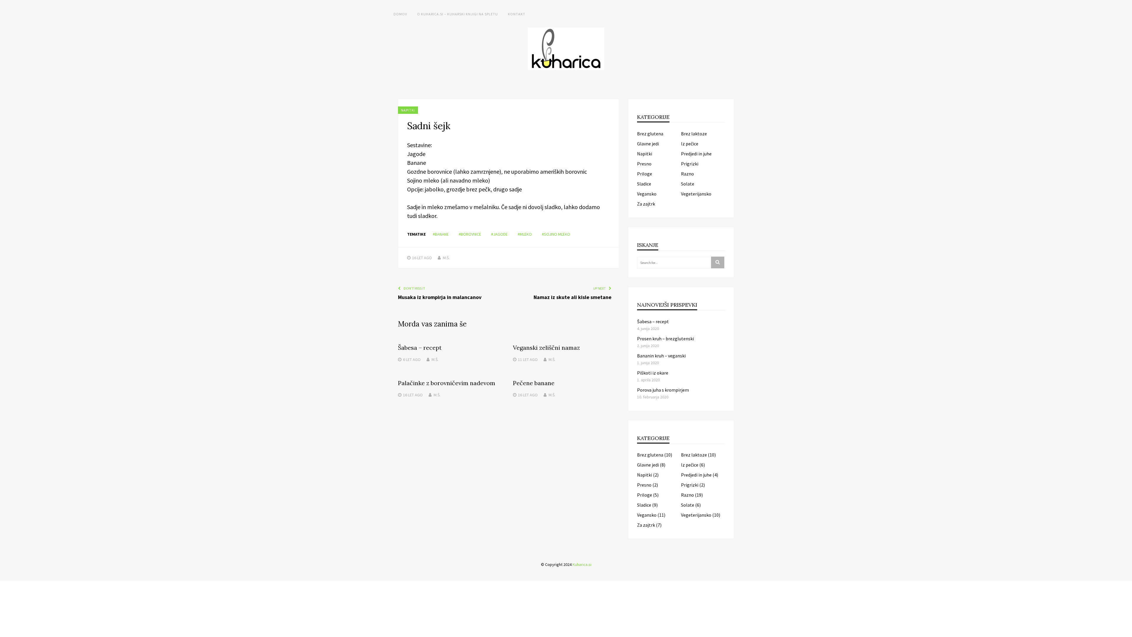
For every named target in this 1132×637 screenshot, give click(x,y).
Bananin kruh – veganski (661, 356)
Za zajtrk (646, 204)
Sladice (644, 184)
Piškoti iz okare (652, 373)
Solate (687, 184)
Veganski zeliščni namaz (546, 347)
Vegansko (647, 194)
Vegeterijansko (696, 194)
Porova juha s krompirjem (663, 390)
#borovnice (470, 234)
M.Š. (446, 257)
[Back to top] (1126, 631)
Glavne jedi (648, 144)
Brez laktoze (694, 134)
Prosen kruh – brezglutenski (665, 339)
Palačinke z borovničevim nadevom (446, 383)
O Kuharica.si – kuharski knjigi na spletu (457, 14)
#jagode (499, 234)
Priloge (644, 174)
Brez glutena (650, 134)
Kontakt (516, 14)
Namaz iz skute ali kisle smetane (572, 297)
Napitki (408, 110)
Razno (687, 174)
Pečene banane (534, 383)
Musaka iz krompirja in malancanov (439, 297)
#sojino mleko (556, 234)
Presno (644, 164)
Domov (400, 14)
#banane (441, 234)
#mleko (525, 234)
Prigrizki (689, 164)
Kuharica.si (581, 564)
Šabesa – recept (420, 347)
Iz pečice (689, 144)
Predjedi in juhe (696, 154)
